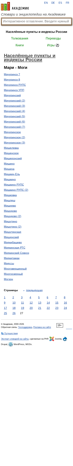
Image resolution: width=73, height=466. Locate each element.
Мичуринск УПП (14, 90)
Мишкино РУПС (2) (16, 189)
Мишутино (10, 221)
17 (5, 307)
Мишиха (9, 168)
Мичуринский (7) (14, 126)
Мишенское (11, 153)
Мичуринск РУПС (15, 84)
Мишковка (10, 195)
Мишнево (10, 205)
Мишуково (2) (12, 216)
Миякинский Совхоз (16, 252)
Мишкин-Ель (12, 174)
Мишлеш (9, 200)
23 (56, 307)
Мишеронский (13, 158)
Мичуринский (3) (14, 105)
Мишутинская (12, 231)
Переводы (53, 38)
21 (39, 307)
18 (14, 307)
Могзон (8, 279)
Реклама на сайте (42, 327)
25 (5, 313)
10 (14, 302)
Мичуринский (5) (14, 116)
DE (53, 3)
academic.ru (15, 6)
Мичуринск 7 (12, 74)
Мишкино (10, 179)
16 (65, 302)
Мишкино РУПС (14, 184)
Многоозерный (13, 273)
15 (56, 302)
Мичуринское (12, 132)
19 (22, 307)
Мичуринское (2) (14, 137)
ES (60, 3)
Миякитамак (11, 258)
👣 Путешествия (9, 333)
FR (67, 3)
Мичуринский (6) (14, 121)
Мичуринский (12, 95)
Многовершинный (15, 268)
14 (48, 302)
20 (31, 307)
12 (31, 302)
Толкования (19, 38)
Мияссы (9, 263)
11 (22, 302)
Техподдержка (25, 327)
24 (65, 307)
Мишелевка (11, 147)
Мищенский (11, 237)
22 (48, 307)
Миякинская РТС (14, 247)
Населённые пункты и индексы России (36, 31)
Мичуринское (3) (14, 142)
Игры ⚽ (53, 45)
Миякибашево (13, 242)
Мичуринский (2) (14, 100)
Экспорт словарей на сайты (15, 339)
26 (14, 313)
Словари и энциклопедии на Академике (33, 14)
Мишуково (10, 210)
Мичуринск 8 (12, 79)
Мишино (9, 163)
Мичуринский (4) (14, 111)
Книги (20, 45)
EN (46, 3)
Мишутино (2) (12, 226)
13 (39, 302)
